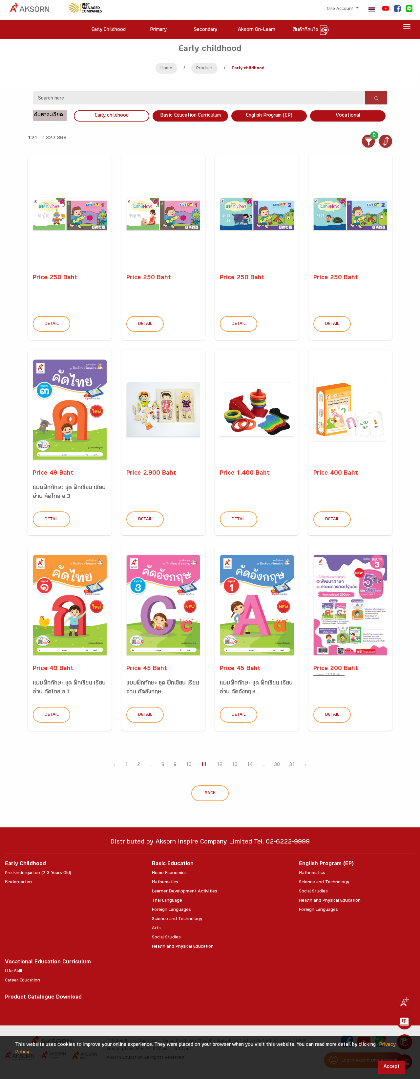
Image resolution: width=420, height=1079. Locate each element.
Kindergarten (18, 883)
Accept (392, 1067)
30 (277, 765)
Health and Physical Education (183, 947)
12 (219, 765)
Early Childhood (25, 864)
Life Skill (13, 972)
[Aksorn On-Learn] (404, 1021)
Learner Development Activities (184, 892)
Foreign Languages (171, 910)
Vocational (348, 116)
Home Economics (169, 873)
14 (250, 765)
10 (189, 765)
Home (166, 69)
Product (204, 69)
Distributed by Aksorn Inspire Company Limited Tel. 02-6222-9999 (210, 842)
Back (210, 794)
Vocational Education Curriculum (48, 962)
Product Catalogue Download (43, 997)
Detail (52, 324)
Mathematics (165, 883)
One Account (341, 9)
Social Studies (166, 938)
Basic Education (173, 864)
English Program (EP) (269, 116)
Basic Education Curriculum (190, 116)
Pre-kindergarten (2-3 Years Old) (38, 873)
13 (235, 765)
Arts (156, 929)
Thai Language (167, 901)
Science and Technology (177, 919)
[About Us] (404, 1001)
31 (292, 765)
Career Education (22, 981)
